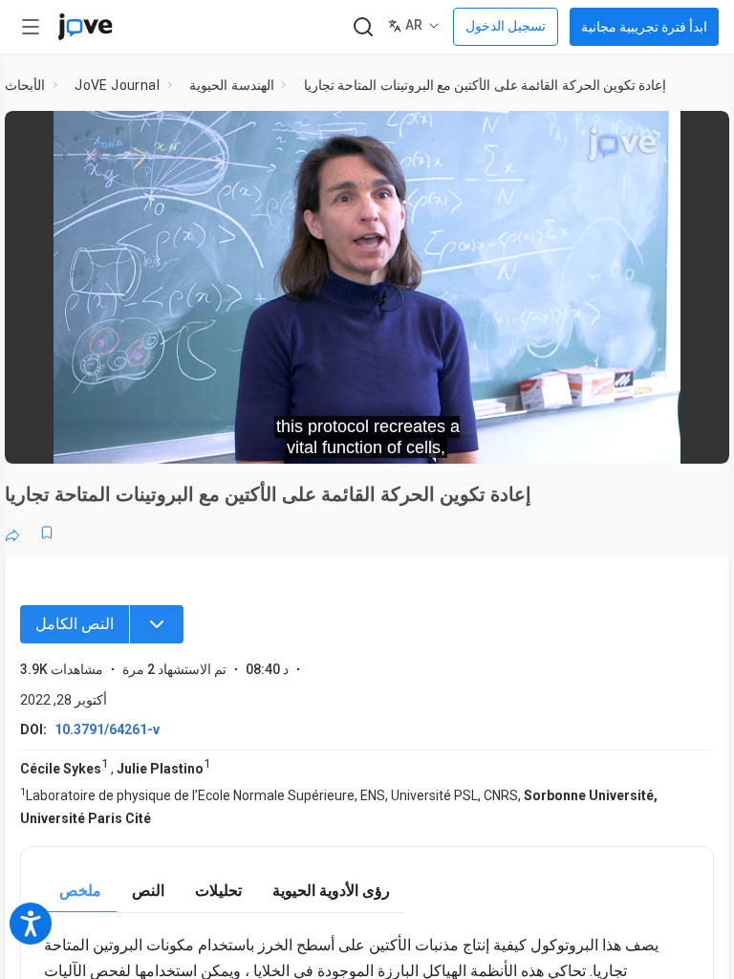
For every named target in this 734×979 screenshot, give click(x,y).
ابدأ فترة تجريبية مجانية (644, 26)
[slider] (281, 436)
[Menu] (157, 624)
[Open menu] (30, 26)
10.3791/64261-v (107, 729)
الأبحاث (25, 85)
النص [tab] (148, 890)
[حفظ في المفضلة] (46, 532)
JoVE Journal (117, 85)
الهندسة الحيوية (231, 85)
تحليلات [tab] (218, 890)
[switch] (544, 436)
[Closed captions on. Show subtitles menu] (693, 436)
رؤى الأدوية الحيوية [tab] (331, 890)
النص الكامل (74, 624)
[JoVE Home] (85, 26)
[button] (698, 137)
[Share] (12, 532)
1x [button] (654, 435)
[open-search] (363, 27)
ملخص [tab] (80, 890)
